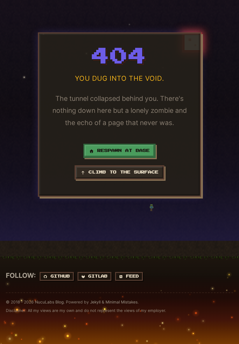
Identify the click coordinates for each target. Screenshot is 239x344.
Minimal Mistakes (122, 302)
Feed (131, 276)
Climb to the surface (122, 172)
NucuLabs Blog (49, 302)
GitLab (96, 276)
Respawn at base (122, 150)
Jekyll (95, 302)
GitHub (59, 276)
